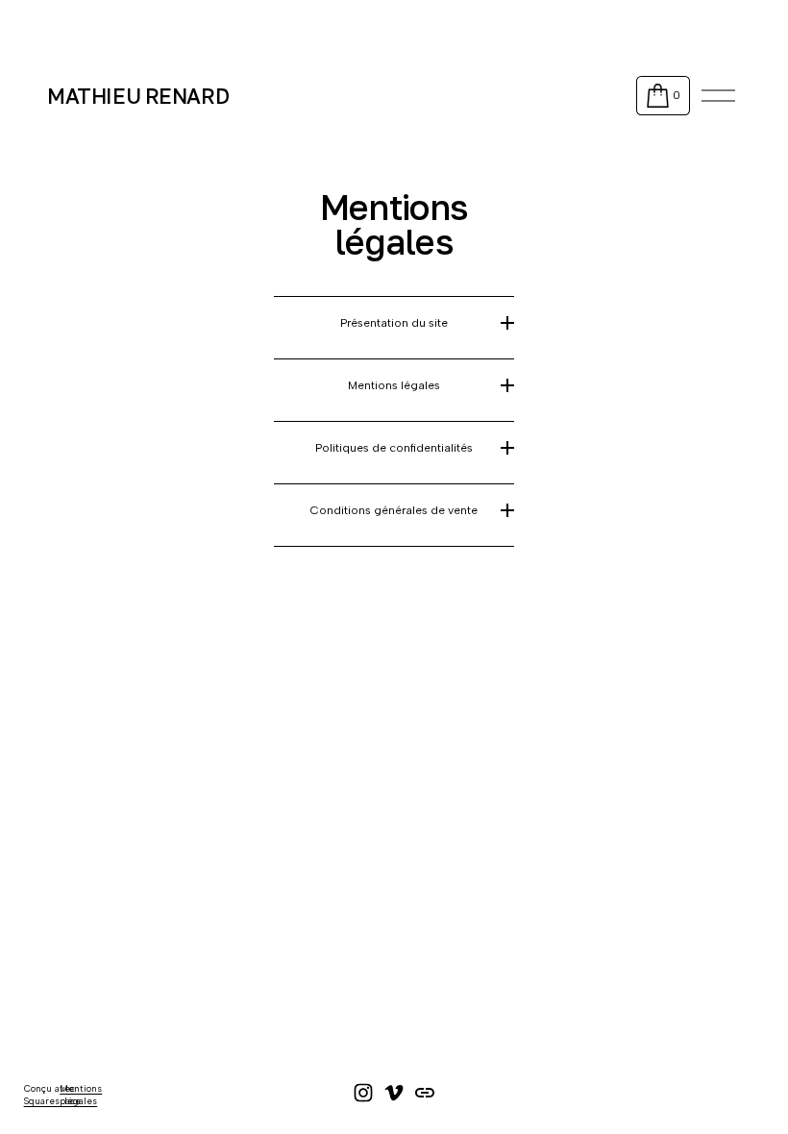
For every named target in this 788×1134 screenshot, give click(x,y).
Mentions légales (81, 1094)
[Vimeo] (394, 1092)
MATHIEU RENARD (138, 96)
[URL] (424, 1092)
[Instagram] (363, 1092)
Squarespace (52, 1101)
